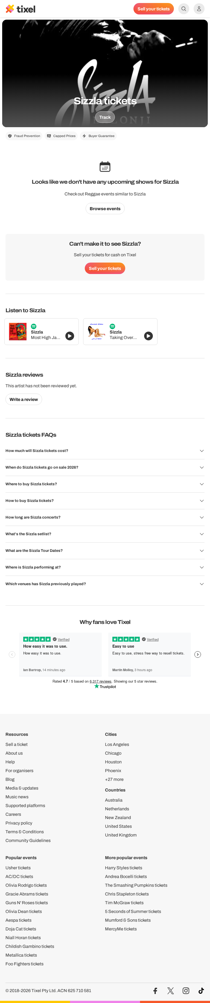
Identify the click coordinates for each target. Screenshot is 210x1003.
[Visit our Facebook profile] (155, 990)
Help (10, 762)
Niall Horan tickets (23, 937)
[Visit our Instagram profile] (186, 990)
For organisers (19, 770)
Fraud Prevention (27, 136)
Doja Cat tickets (20, 929)
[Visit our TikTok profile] (201, 990)
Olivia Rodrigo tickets (26, 885)
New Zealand (118, 817)
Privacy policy (18, 823)
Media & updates (21, 788)
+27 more (114, 779)
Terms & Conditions (24, 832)
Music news (16, 797)
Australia (113, 800)
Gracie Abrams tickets (26, 894)
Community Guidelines (28, 840)
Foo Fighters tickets (24, 964)
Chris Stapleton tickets (127, 894)
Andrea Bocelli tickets (126, 876)
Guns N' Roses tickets (26, 903)
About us (14, 753)
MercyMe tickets (121, 929)
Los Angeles (117, 744)
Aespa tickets (18, 920)
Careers (13, 814)
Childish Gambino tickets (29, 946)
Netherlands (117, 809)
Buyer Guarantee (102, 136)
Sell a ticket (16, 744)
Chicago (113, 753)
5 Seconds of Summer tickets (133, 911)
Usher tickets (18, 868)
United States (118, 826)
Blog (9, 779)
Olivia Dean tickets (23, 911)
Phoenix (113, 770)
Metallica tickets (21, 955)
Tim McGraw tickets (124, 903)
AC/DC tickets (19, 876)
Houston (113, 762)
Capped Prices (64, 136)
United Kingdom (121, 835)
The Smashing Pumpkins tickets (136, 885)
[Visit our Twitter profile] (170, 990)
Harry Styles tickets (123, 868)
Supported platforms (25, 805)
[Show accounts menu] (199, 8)
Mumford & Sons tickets (128, 920)
